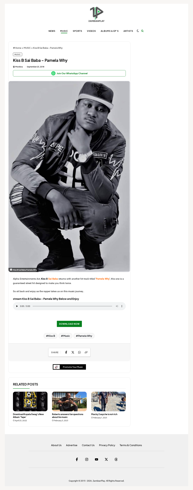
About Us (56, 445)
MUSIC (64, 31)
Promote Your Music (73, 367)
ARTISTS (128, 31)
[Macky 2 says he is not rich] (108, 401)
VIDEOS (91, 31)
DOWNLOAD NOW (69, 323)
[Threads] (116, 459)
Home (18, 47)
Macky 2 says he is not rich (104, 414)
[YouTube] (96, 459)
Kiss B (44, 278)
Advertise (71, 445)
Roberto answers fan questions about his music (67, 415)
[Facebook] (77, 459)
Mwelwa (19, 67)
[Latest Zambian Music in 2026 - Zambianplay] (96, 14)
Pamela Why (85, 335)
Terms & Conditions (131, 445)
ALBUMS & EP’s (110, 31)
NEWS (52, 31)
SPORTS (77, 31)
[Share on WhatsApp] (79, 352)
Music (66, 335)
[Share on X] (73, 352)
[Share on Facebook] (66, 352)
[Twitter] (106, 459)
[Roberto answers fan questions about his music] (69, 401)
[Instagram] (86, 459)
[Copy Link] (86, 352)
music (71, 291)
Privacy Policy (107, 445)
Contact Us (88, 445)
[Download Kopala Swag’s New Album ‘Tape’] (30, 401)
